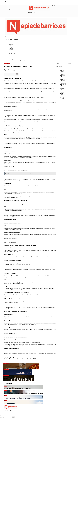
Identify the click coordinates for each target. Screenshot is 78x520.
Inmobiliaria (63, 84)
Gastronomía (63, 81)
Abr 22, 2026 (5, 380)
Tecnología (63, 97)
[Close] (0, 415)
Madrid (11, 49)
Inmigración (63, 83)
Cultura (62, 71)
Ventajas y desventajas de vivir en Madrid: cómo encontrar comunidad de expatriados (20, 398)
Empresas (63, 80)
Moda (11, 52)
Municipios (12, 48)
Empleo (62, 78)
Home (6, 1)
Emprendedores (64, 79)
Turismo (62, 98)
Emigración (63, 76)
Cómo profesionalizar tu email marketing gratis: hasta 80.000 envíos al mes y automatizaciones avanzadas (23, 393)
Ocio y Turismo (13, 53)
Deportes (62, 72)
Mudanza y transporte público (66, 90)
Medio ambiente (64, 87)
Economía (12, 45)
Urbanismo (63, 99)
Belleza (11, 50)
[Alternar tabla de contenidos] (16, 74)
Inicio (11, 43)
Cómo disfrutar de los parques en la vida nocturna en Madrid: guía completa (17, 372)
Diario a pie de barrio (32, 12)
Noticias (11, 44)
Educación (63, 75)
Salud (62, 96)
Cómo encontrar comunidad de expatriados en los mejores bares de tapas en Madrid (18, 378)
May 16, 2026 (5, 374)
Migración (63, 88)
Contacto (6, 3)
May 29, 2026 (5, 368)
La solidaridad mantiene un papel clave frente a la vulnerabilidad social (17, 388)
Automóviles (63, 69)
